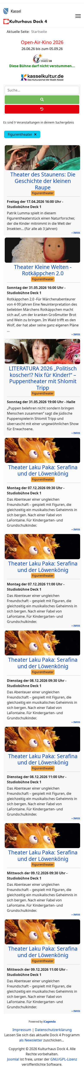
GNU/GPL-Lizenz (63, 1059)
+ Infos (76, 232)
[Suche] (42, 99)
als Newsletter (30, 1040)
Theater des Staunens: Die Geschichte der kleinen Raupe (42, 181)
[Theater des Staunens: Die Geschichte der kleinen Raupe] (42, 157)
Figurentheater (21, 134)
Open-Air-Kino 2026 (42, 42)
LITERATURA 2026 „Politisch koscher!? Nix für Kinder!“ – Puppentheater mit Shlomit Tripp (43, 378)
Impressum (21, 1029)
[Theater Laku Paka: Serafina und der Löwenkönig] (42, 450)
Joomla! (13, 1059)
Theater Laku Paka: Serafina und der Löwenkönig (43, 470)
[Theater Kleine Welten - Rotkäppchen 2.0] (42, 250)
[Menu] (78, 16)
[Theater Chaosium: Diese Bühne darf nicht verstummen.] (42, 58)
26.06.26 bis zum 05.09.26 (42, 48)
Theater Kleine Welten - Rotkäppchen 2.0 (43, 270)
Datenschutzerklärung (53, 1029)
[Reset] (42, 109)
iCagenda (49, 1021)
